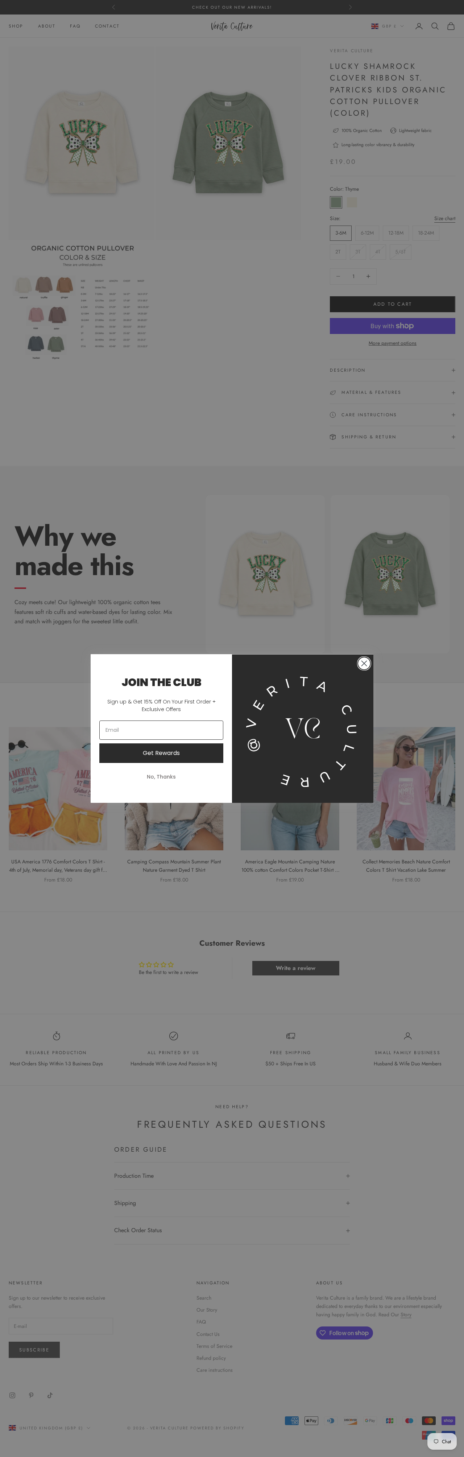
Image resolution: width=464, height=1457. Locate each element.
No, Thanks (161, 776)
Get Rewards (161, 753)
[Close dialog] (364, 663)
